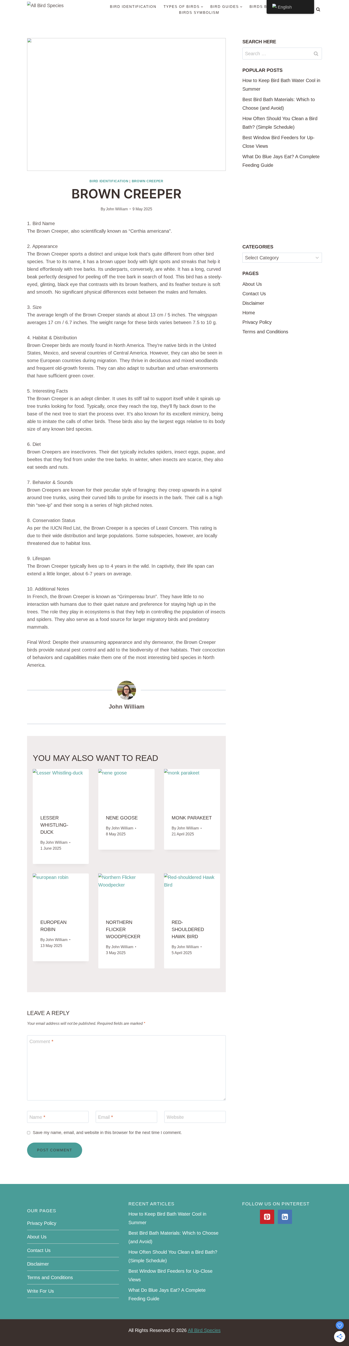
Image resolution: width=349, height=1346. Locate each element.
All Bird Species (204, 1330)
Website (175, 1117)
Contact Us (254, 293)
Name (37, 1117)
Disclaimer (253, 303)
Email (105, 1117)
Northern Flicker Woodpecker (123, 929)
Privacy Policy (257, 322)
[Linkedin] (285, 1217)
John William (117, 209)
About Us (252, 284)
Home (248, 312)
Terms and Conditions (265, 331)
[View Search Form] (318, 10)
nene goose (122, 817)
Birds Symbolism (199, 12)
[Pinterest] (267, 1217)
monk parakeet (192, 817)
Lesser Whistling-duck (54, 825)
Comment (41, 1041)
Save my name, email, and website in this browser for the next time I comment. (107, 1132)
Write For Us (40, 1291)
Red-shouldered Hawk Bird (188, 929)
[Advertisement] (282, 206)
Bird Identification (133, 7)
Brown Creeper (147, 181)
